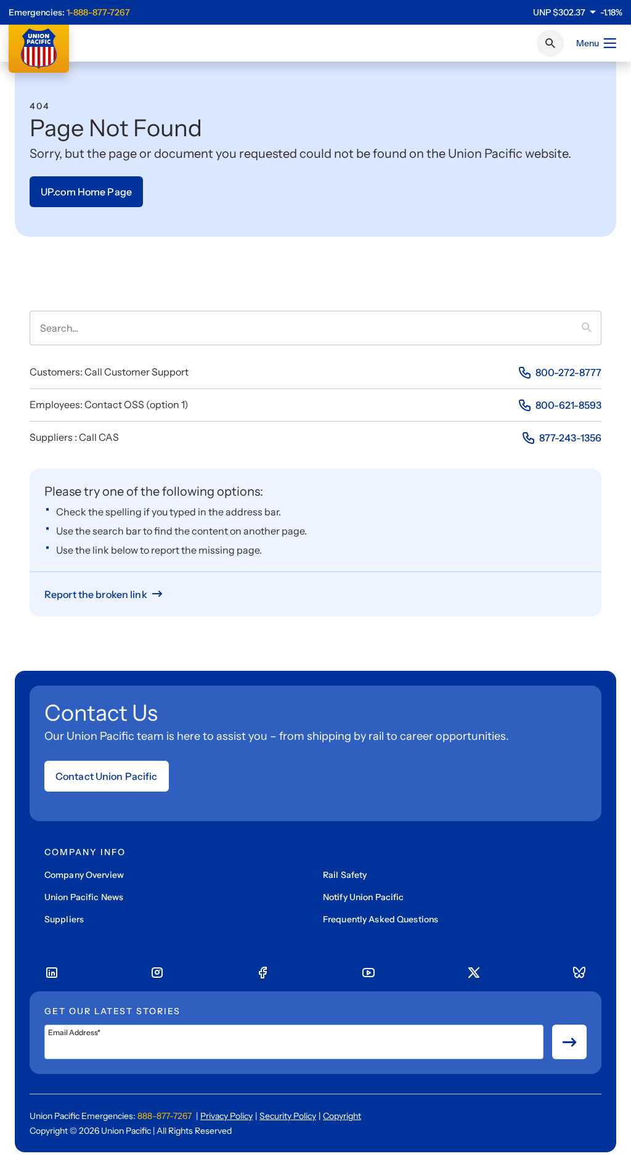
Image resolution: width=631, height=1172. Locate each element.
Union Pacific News (83, 897)
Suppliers (64, 919)
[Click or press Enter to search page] (550, 43)
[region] (577, 12)
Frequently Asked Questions (380, 919)
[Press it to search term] (591, 328)
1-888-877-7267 (98, 12)
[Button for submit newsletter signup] (569, 1042)
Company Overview (84, 874)
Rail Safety (345, 874)
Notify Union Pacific (363, 897)
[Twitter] (473, 972)
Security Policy (287, 1115)
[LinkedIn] (51, 972)
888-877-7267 (164, 1115)
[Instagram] (157, 972)
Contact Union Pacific (106, 776)
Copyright (342, 1115)
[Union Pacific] (39, 49)
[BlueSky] (579, 972)
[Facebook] (262, 972)
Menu (587, 43)
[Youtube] (368, 972)
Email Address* (74, 1032)
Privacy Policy (226, 1115)
